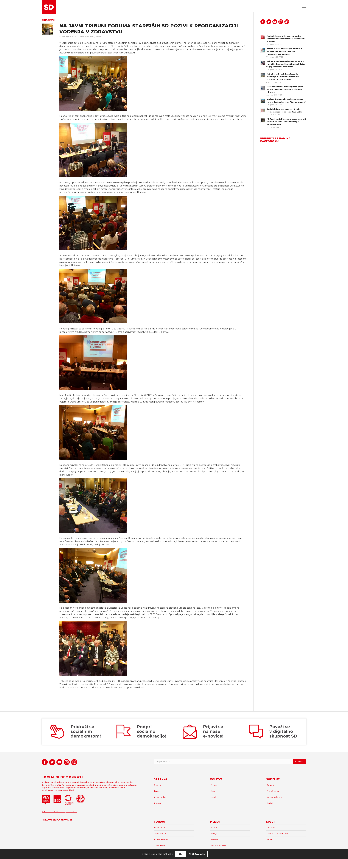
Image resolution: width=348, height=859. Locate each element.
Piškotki (270, 840)
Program (158, 803)
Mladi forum (159, 827)
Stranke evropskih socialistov (66, 812)
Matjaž (213, 797)
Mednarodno (160, 797)
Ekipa (212, 791)
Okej (180, 854)
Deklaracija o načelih (49, 812)
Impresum (271, 827)
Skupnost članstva (274, 797)
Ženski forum (160, 833)
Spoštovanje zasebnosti (277, 833)
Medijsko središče (218, 846)
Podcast (214, 840)
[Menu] (303, 6)
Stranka (98, 37)
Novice (91, 37)
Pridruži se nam (273, 791)
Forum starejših (83, 37)
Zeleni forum (160, 846)
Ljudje (157, 791)
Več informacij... (197, 854)
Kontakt (270, 785)
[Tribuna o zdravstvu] (47, 29)
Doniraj (270, 803)
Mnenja (213, 833)
